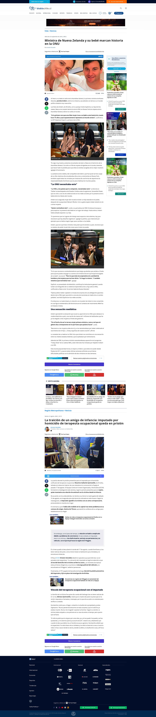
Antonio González (56, 427)
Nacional (38, 13)
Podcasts (31, 13)
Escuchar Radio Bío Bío (117, 1)
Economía (55, 13)
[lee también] (57, 520)
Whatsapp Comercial (90, 707)
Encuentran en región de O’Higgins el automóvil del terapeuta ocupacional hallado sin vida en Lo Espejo (82, 579)
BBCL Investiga (84, 13)
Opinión (76, 13)
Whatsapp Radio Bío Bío (119, 707)
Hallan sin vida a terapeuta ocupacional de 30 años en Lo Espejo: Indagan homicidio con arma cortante (83, 518)
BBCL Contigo (93, 13)
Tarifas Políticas (33, 706)
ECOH (58, 558)
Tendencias (69, 13)
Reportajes (32, 696)
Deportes (62, 13)
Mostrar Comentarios (74, 364)
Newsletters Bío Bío (81, 1)
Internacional (47, 13)
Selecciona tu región (37, 1)
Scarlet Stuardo (51, 48)
